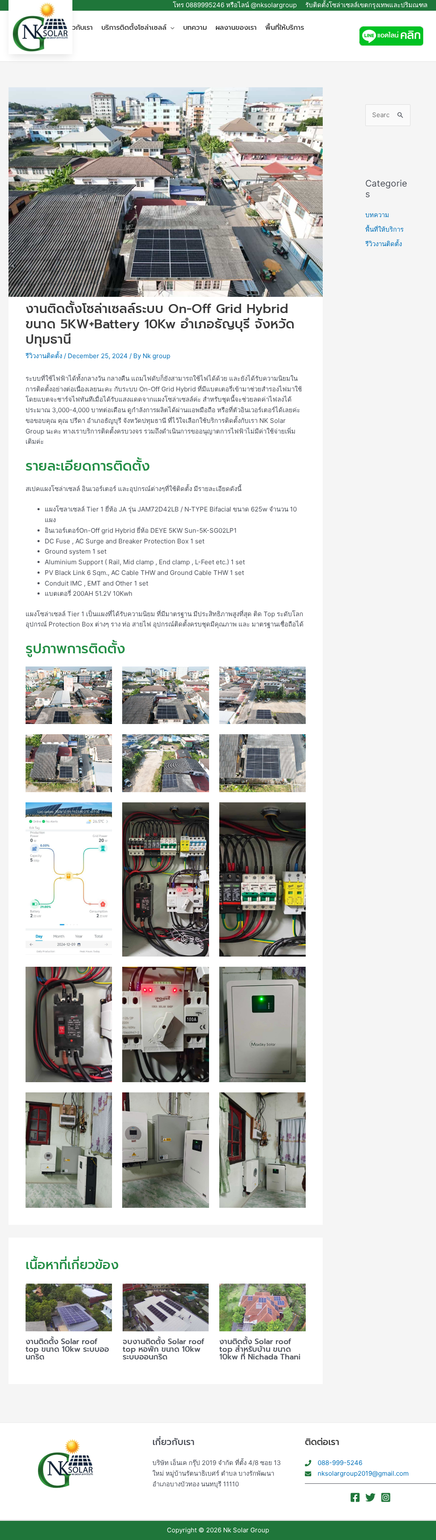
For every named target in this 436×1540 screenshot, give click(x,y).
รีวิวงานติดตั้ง (44, 356)
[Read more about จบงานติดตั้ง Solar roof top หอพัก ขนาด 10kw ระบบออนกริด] (166, 1307)
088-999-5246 (340, 1463)
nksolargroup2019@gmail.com (363, 1473)
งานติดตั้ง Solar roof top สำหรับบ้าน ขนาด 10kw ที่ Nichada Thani (260, 1349)
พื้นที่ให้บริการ (384, 229)
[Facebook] (355, 1497)
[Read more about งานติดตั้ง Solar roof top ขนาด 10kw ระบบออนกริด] (69, 1307)
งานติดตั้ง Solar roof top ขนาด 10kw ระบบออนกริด (67, 1349)
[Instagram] (386, 1497)
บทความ (377, 215)
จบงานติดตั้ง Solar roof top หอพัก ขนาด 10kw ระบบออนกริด (163, 1349)
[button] (170, 27)
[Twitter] (370, 1497)
